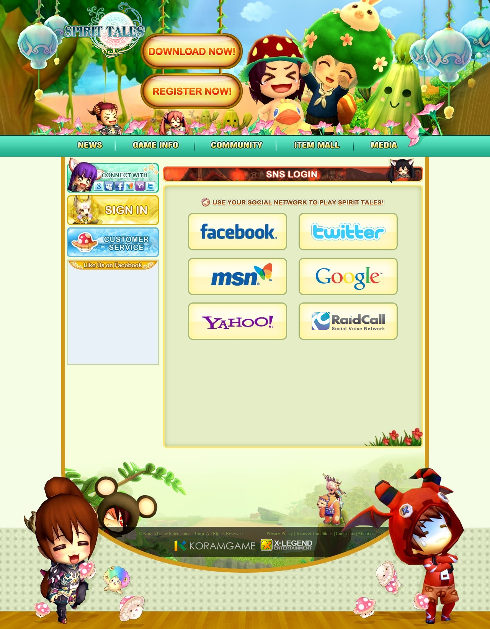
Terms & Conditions (314, 533)
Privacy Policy (279, 533)
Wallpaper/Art (121, 166)
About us (366, 533)
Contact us (345, 533)
